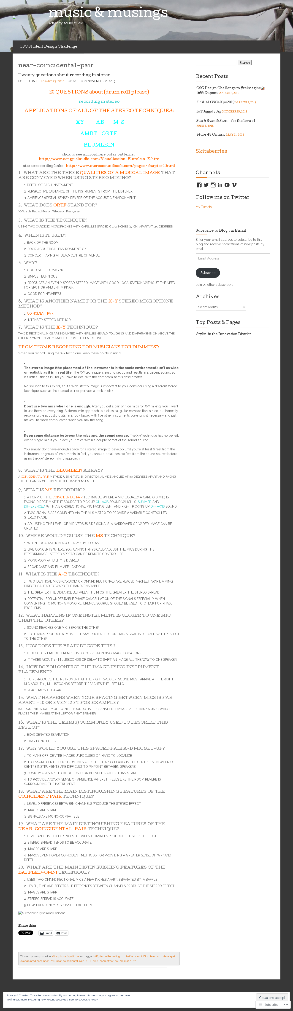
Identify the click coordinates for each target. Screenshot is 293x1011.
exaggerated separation (34, 961)
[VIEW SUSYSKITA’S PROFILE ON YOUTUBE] (227, 185)
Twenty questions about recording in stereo (64, 75)
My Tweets (204, 207)
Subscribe (208, 273)
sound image (123, 961)
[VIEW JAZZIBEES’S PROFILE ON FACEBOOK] (199, 185)
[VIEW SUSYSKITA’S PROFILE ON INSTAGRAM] (213, 185)
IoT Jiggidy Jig (208, 111)
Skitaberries (211, 152)
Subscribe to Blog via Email (221, 231)
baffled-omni (134, 956)
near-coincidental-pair (69, 961)
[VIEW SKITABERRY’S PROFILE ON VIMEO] (234, 185)
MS (53, 961)
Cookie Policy (89, 999)
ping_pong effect (103, 961)
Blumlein (149, 956)
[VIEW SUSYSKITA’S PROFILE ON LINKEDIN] (220, 185)
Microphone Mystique (65, 956)
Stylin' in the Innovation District (223, 334)
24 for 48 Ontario (210, 134)
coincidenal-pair (166, 956)
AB (96, 956)
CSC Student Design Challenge (48, 47)
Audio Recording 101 (112, 956)
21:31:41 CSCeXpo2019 (215, 102)
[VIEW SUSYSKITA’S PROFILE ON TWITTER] (206, 185)
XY (134, 961)
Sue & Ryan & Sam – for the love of (225, 121)
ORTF (88, 961)
